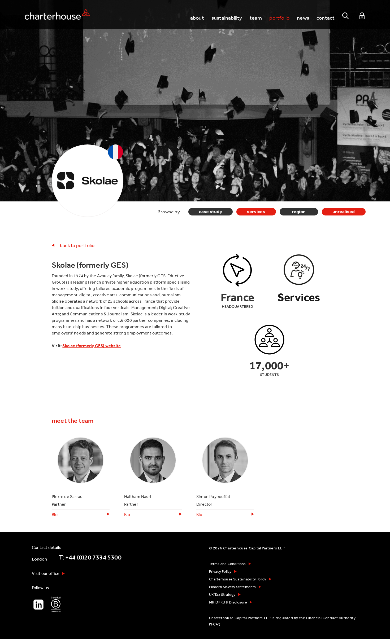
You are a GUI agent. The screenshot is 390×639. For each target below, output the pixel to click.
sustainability (226, 18)
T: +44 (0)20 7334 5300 (90, 557)
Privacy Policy (220, 571)
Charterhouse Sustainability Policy (237, 579)
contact (326, 18)
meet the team (73, 421)
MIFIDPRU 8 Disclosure (228, 602)
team (256, 18)
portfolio (279, 18)
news (303, 18)
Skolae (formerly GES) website (91, 345)
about (197, 18)
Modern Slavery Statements (232, 586)
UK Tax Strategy (222, 594)
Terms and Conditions (227, 563)
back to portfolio (77, 245)
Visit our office (46, 573)
